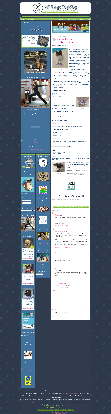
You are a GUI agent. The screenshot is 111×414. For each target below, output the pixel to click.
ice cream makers (70, 171)
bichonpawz (57, 215)
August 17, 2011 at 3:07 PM (62, 287)
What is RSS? (35, 26)
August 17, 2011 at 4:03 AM (62, 225)
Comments (25, 202)
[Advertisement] (61, 300)
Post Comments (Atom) (62, 312)
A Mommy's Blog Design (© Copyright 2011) (59, 412)
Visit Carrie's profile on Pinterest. (35, 149)
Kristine (56, 270)
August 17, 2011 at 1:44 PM (62, 277)
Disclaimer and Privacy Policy (70, 393)
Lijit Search (43, 202)
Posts (24, 200)
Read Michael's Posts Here (43, 252)
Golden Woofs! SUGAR (60, 231)
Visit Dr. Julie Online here (43, 243)
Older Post (87, 309)
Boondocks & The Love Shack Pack (62, 254)
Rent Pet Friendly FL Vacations (27, 370)
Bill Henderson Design (60, 413)
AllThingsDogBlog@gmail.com (31, 402)
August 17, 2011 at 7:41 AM (62, 247)
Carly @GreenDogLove (60, 283)
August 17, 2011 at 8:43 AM (62, 263)
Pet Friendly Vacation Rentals (27, 372)
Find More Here (24, 346)
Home (71, 309)
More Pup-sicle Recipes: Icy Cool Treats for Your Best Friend (68, 41)
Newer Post (54, 309)
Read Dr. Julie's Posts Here (43, 242)
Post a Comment (55, 290)
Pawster (22, 367)
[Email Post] (78, 199)
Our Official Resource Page (26, 368)
